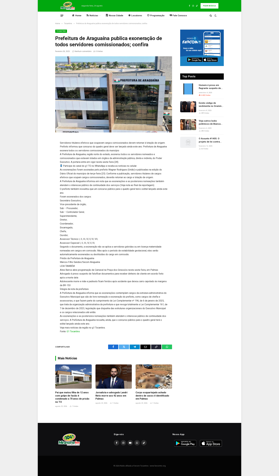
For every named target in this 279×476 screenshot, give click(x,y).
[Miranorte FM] (67, 6)
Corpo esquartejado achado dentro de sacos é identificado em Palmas (152, 395)
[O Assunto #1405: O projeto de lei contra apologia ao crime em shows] (188, 142)
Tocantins (61, 31)
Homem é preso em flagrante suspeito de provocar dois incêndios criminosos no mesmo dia (211, 87)
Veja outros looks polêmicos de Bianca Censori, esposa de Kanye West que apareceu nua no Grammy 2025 (210, 123)
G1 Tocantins (73, 331)
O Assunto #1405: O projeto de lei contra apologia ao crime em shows (210, 140)
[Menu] (61, 15)
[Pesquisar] (210, 15)
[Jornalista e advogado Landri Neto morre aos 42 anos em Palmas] (113, 376)
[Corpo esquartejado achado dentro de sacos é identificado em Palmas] (154, 376)
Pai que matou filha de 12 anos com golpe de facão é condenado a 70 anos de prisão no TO (72, 397)
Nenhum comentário (83, 51)
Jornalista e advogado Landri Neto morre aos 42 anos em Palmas (111, 395)
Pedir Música (209, 6)
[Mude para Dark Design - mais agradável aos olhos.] (215, 15)
